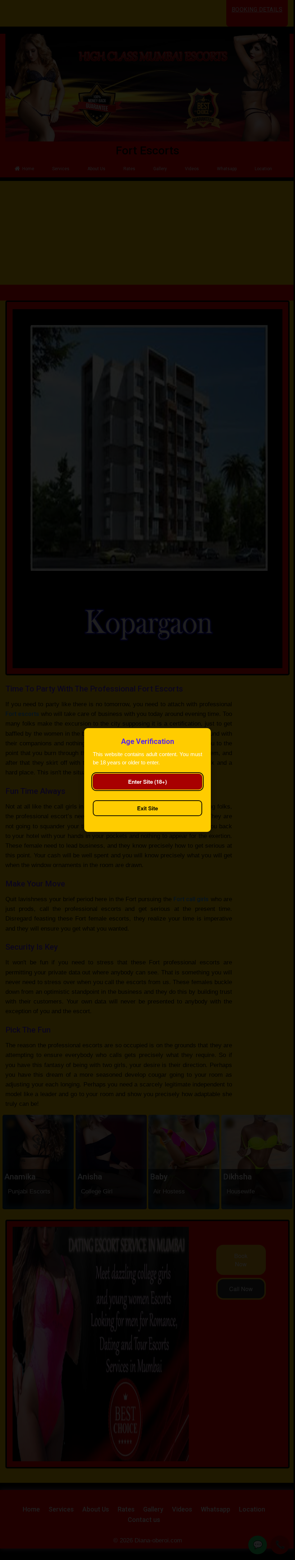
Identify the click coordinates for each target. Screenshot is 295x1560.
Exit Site (147, 808)
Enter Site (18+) (147, 782)
